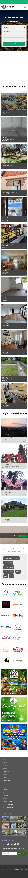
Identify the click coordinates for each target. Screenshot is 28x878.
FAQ (4, 792)
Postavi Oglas (6, 780)
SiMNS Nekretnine (8, 572)
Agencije (5, 777)
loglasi (5, 576)
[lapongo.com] (14, 737)
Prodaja (5, 765)
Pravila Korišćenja (8, 804)
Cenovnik (5, 795)
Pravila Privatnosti (8, 807)
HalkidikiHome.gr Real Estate (11, 558)
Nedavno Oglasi (6, 813)
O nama (5, 798)
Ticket (11, 576)
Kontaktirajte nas (7, 801)
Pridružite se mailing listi (9, 840)
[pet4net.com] (14, 682)
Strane (4, 759)
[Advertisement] (14, 68)
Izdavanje (5, 768)
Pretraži (14, 44)
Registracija (6, 771)
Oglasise (18, 572)
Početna (5, 762)
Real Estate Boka (8, 563)
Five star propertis (8, 567)
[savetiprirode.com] (14, 709)
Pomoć (5, 789)
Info (3, 786)
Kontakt (5, 774)
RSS (20, 871)
